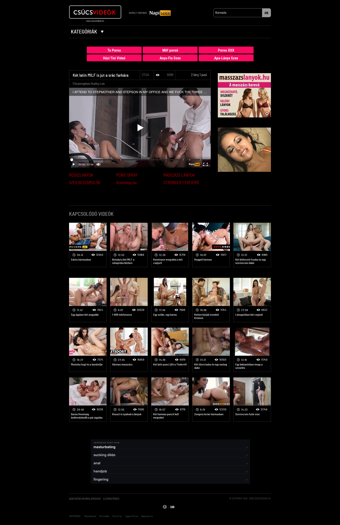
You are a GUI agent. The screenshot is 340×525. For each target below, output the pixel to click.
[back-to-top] (272, 514)
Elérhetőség (111, 498)
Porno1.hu (117, 516)
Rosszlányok (90, 516)
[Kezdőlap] (95, 12)
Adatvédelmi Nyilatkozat (85, 498)
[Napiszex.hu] (160, 13)
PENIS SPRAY (127, 175)
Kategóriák (84, 32)
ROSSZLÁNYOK (81, 175)
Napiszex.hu (147, 516)
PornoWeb (104, 516)
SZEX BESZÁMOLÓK (84, 183)
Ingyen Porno (131, 516)
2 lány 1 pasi (199, 75)
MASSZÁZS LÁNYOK (179, 175)
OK (266, 13)
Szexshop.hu (126, 183)
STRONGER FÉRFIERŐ (181, 183)
